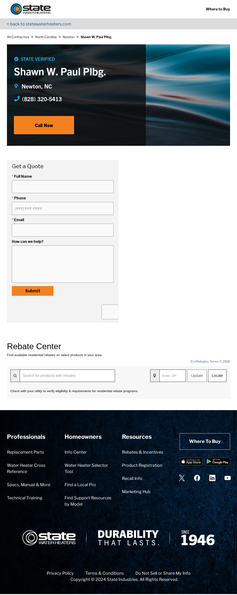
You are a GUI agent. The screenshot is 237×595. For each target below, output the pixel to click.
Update (197, 376)
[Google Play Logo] (217, 462)
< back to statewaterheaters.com (39, 23)
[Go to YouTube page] (228, 478)
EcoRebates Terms (204, 361)
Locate (217, 376)
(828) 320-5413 (42, 98)
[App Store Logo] (191, 462)
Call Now (44, 125)
